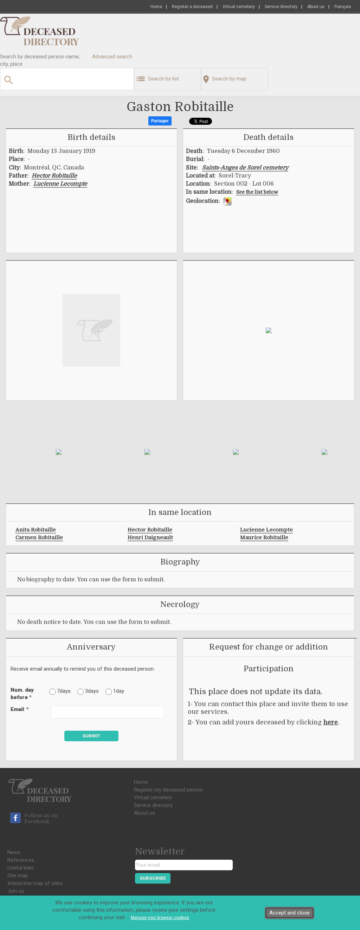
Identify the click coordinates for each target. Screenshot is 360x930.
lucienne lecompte (266, 530)
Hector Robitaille (54, 176)
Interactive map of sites (35, 883)
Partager (160, 120)
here (330, 722)
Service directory (281, 6)
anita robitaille (35, 530)
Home (156, 6)
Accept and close (289, 913)
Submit (91, 735)
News (13, 852)
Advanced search (112, 56)
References (20, 860)
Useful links (20, 868)
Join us (15, 891)
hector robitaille (150, 530)
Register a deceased (192, 6)
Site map (17, 875)
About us (315, 6)
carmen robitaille (39, 537)
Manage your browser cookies (160, 917)
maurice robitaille (264, 537)
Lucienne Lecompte (60, 184)
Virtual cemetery (239, 6)
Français (342, 6)
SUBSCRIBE (153, 878)
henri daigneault (150, 537)
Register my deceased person (168, 790)
